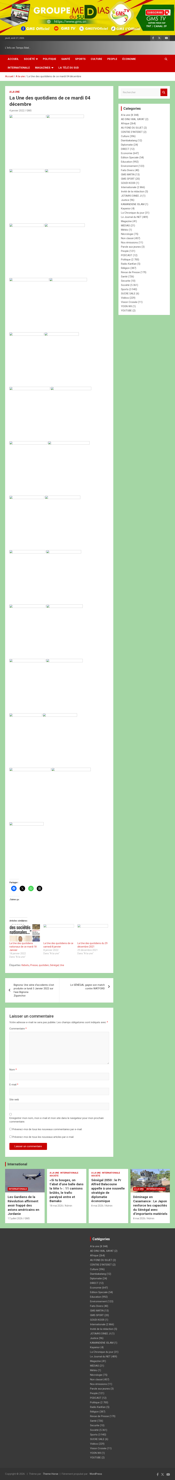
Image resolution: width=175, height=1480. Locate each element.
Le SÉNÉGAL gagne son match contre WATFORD (87, 986)
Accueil (13, 59)
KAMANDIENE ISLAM (132, 204)
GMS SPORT (128, 178)
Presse (34, 965)
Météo (124, 229)
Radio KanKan (129, 263)
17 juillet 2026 (15, 1218)
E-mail (13, 1084)
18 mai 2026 (56, 1205)
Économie (129, 59)
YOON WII (126, 306)
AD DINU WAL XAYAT (133, 119)
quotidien (44, 965)
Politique (49, 59)
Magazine (126, 221)
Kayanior (126, 208)
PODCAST (126, 255)
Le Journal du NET (131, 217)
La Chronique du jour (132, 212)
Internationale (19, 67)
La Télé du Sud (68, 67)
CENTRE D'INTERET (132, 132)
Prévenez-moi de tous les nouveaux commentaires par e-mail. (47, 1129)
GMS (29, 110)
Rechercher (163, 92)
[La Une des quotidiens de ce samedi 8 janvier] (58, 933)
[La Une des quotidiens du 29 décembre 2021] (92, 933)
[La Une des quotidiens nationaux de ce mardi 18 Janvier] (24, 933)
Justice (125, 200)
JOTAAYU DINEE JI (131, 195)
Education (126, 161)
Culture (96, 59)
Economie (126, 153)
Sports (80, 59)
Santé (65, 59)
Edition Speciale (130, 157)
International (17, 1164)
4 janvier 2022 (16, 110)
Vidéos (125, 297)
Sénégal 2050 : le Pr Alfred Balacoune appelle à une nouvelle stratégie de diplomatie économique (108, 1190)
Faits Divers (127, 170)
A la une (14, 91)
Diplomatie (127, 144)
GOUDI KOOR (128, 183)
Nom (13, 1069)
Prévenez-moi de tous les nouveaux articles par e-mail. (43, 1136)
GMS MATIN (127, 174)
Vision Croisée (129, 302)
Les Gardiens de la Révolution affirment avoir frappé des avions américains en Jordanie (23, 1205)
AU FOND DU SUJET (132, 127)
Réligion (125, 268)
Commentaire (18, 1028)
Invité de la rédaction (132, 191)
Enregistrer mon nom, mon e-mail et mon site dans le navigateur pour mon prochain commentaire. (56, 1120)
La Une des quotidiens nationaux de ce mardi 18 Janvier (23, 946)
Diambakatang (129, 140)
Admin (68, 1205)
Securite (125, 280)
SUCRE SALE (128, 293)
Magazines (42, 67)
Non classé (127, 238)
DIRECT (125, 149)
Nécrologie (127, 234)
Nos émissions (129, 242)
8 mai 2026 (97, 1205)
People (112, 59)
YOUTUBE (126, 310)
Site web (14, 1099)
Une (62, 965)
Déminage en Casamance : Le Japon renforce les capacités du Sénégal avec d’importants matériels (150, 1205)
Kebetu (25, 965)
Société (29, 59)
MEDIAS (125, 225)
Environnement (129, 166)
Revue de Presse (130, 272)
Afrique (125, 123)
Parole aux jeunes (131, 246)
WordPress (96, 1473)
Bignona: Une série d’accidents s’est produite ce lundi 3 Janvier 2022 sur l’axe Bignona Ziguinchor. (34, 990)
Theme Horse (50, 1473)
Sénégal (54, 965)
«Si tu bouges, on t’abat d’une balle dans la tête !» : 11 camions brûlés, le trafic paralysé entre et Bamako (66, 1190)
